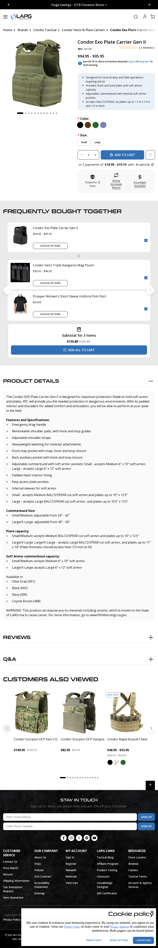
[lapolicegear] (21, 17)
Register (144, 61)
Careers (133, 870)
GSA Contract (42, 876)
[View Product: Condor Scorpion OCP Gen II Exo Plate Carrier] (32, 712)
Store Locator (137, 857)
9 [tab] (47, 113)
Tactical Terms (137, 876)
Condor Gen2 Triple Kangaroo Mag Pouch (63, 265)
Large (97, 142)
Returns (8, 874)
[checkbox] (145, 240)
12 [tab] (56, 113)
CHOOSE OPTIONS (50, 245)
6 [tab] (38, 113)
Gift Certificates (107, 893)
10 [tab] (50, 113)
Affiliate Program (107, 864)
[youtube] (94, 838)
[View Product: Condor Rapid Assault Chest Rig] (125, 712)
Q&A (9, 659)
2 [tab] (25, 113)
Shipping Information (16, 881)
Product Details (31, 381)
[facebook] (64, 838)
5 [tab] (35, 113)
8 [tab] (44, 113)
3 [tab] (28, 113)
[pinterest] (87, 838)
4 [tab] (32, 113)
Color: (83, 118)
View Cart (72, 883)
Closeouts (103, 876)
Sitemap (39, 893)
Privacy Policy (72, 926)
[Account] (145, 17)
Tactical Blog (105, 857)
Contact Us (10, 861)
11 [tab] (53, 113)
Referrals (71, 876)
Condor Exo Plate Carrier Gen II (55, 228)
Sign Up (146, 817)
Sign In (132, 61)
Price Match (10, 868)
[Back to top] (150, 785)
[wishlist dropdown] (150, 155)
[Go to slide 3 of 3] (9, 4)
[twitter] (79, 838)
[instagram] (71, 838)
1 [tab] (20, 113)
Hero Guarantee (13, 897)
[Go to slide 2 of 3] (149, 4)
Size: (82, 135)
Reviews (17, 637)
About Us (40, 857)
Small (84, 142)
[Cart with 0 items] (152, 16)
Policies (39, 870)
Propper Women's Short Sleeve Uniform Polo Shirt (69, 296)
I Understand (143, 940)
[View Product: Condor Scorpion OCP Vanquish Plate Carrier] (79, 712)
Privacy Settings (119, 926)
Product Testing (107, 870)
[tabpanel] (37, 73)
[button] (116, 164)
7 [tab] (41, 113)
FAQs (37, 864)
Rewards (71, 870)
